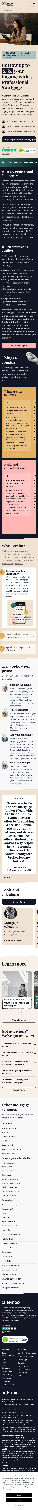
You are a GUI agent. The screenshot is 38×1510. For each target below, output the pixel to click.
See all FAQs (19, 1090)
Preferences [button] (7, 1489)
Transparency (7, 1378)
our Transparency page (26, 1451)
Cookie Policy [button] (20, 1484)
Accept (19, 1495)
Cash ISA (21, 1375)
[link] (19, 1128)
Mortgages (8, 10)
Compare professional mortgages (19, 139)
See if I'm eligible (19, 345)
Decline (19, 1500)
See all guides (19, 1020)
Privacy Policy (7, 1371)
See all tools (19, 901)
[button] (33, 4)
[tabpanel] (19, 1063)
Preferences (19, 1505)
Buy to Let (22, 1363)
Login (4, 1359)
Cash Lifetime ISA (24, 1366)
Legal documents (8, 1385)
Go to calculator (12, 940)
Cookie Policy (7, 1375)
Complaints (6, 1381)
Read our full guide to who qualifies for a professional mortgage (15, 325)
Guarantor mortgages (26, 1356)
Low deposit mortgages (27, 1353)
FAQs (4, 1362)
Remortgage (22, 1360)
